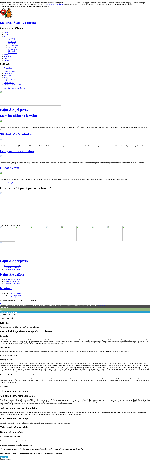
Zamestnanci (8, 56)
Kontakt (6, 60)
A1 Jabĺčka (11, 38)
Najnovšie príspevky (14, 110)
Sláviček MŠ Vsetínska (16, 134)
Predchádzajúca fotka (7, 88)
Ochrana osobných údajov (12, 84)
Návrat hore (4, 304)
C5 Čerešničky (13, 45)
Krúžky (6, 55)
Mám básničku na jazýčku (18, 115)
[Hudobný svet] (2, 176)
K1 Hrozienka (12, 49)
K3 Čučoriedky (13, 53)
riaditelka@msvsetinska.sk (17, 297)
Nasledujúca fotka (20, 88)
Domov (6, 32)
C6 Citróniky (12, 47)
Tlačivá (6, 77)
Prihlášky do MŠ (9, 79)
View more (101, 305)
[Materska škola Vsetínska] (6, 18)
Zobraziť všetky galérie (7, 183)
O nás (6, 34)
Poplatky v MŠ (9, 83)
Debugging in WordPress (55, 4)
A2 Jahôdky (12, 40)
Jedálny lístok (8, 68)
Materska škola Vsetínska (18, 23)
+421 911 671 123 (15, 295)
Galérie (6, 58)
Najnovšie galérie (12, 274)
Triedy (6, 36)
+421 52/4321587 (15, 293)
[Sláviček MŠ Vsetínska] (2, 143)
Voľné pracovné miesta (11, 81)
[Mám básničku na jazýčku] (2, 124)
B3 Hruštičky (12, 42)
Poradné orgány (9, 70)
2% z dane (7, 75)
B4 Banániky (12, 43)
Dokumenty (8, 73)
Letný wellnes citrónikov (17, 151)
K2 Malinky (12, 51)
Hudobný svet (9, 168)
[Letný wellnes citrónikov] (2, 159)
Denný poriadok (9, 72)
